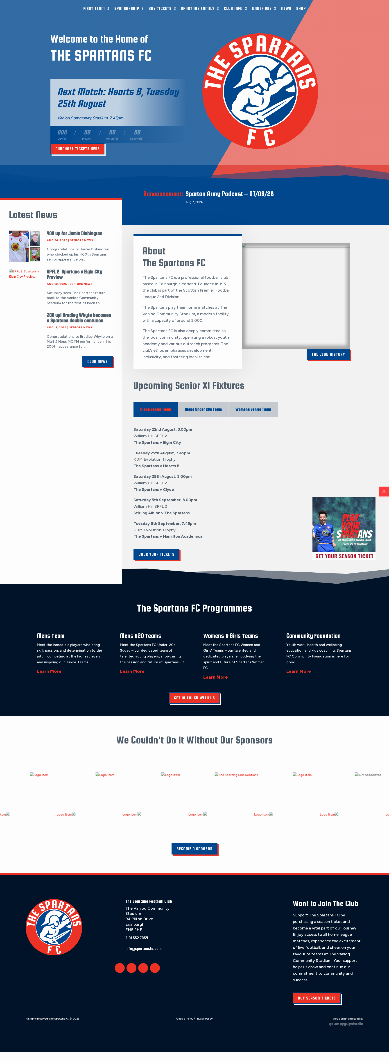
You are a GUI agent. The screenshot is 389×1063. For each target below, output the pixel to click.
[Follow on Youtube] (155, 968)
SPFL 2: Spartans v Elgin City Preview (74, 274)
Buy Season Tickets (317, 998)
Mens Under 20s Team (203, 409)
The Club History (328, 354)
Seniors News (81, 240)
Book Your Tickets (156, 554)
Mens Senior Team (155, 409)
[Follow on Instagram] (143, 968)
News (286, 8)
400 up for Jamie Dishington (74, 233)
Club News (97, 361)
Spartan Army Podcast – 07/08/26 (229, 193)
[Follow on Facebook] (131, 968)
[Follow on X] (120, 968)
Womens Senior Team (253, 409)
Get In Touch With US (194, 698)
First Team (94, 8)
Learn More (49, 671)
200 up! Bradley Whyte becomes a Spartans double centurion (79, 317)
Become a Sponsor (194, 848)
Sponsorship (126, 8)
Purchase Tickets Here (77, 148)
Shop (301, 8)
